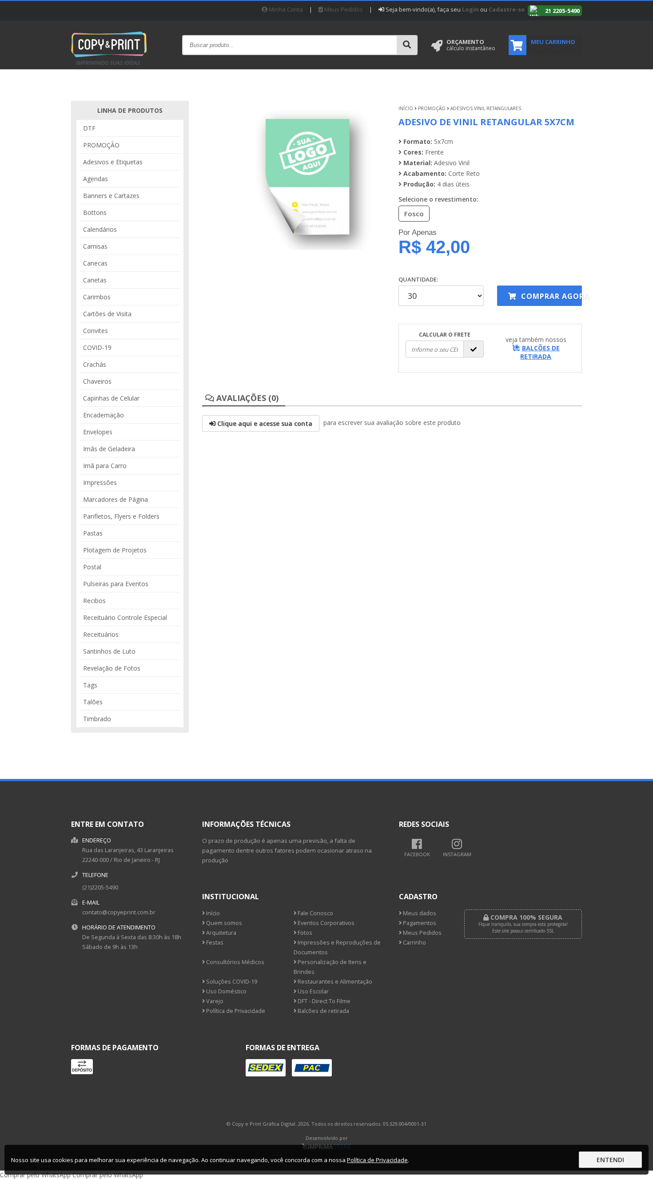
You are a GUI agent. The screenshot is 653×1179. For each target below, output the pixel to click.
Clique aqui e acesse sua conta (263, 423)
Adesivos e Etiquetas (113, 162)
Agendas (95, 179)
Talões (93, 702)
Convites (95, 330)
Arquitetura (220, 933)
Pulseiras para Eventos (115, 584)
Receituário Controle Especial (125, 617)
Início (405, 108)
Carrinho (414, 942)
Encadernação (103, 415)
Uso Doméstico (226, 991)
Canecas (95, 263)
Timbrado (97, 719)
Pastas (93, 533)
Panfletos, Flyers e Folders (121, 516)
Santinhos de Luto (109, 651)
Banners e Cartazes (111, 195)
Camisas (95, 246)
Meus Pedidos (343, 9)
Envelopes (97, 432)
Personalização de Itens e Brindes (330, 967)
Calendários (100, 229)
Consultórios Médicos (234, 962)
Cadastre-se (507, 9)
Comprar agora (550, 296)
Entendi (610, 1159)
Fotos (304, 933)
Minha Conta (285, 9)
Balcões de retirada (322, 1011)
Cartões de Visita (107, 314)
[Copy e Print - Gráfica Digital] (109, 66)
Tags (90, 685)
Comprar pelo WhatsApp (35, 1175)
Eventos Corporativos (325, 923)
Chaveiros (97, 381)
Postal (92, 567)
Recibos (94, 600)
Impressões (100, 482)
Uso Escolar (312, 991)
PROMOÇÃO (101, 145)
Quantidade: (418, 279)
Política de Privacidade (235, 1011)
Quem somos (223, 923)
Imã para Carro (105, 465)
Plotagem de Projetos (115, 550)
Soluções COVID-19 (231, 981)
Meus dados (419, 913)
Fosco (414, 213)
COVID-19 (97, 347)
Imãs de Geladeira (109, 449)
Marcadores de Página (115, 499)
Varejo (214, 1001)
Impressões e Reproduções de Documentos (337, 947)
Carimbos (97, 297)
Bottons (95, 212)
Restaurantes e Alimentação (334, 981)
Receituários (101, 634)
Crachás (94, 364)
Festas (214, 942)
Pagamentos (419, 923)
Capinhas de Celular (111, 398)
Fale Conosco (314, 913)
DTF (89, 128)
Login (470, 9)
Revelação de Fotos (111, 668)
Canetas (95, 280)
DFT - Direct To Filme (323, 1001)
